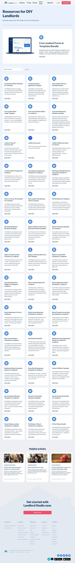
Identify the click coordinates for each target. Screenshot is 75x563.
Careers (44, 530)
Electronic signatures (23, 539)
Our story (44, 525)
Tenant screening (22, 528)
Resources (32, 541)
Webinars (32, 532)
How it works (41, 2)
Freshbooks (54, 537)
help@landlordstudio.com (10, 525)
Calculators (32, 537)
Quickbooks (54, 543)
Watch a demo (33, 525)
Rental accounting (22, 534)
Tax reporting (21, 537)
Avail (53, 528)
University (32, 543)
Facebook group (45, 532)
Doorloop (54, 534)
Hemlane (54, 539)
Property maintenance (23, 532)
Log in (58, 2)
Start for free (37, 512)
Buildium (54, 532)
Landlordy (54, 541)
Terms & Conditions (20, 552)
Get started (66, 2)
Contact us (44, 528)
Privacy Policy (12, 552)
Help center (32, 528)
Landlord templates (34, 534)
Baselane (54, 530)
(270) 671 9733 (7, 528)
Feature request (45, 534)
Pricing (29, 2)
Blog (31, 530)
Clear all (27, 69)
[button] (22, 3)
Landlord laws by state (35, 539)
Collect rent (20, 530)
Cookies (27, 552)
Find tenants (21, 525)
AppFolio (54, 525)
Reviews (35, 2)
